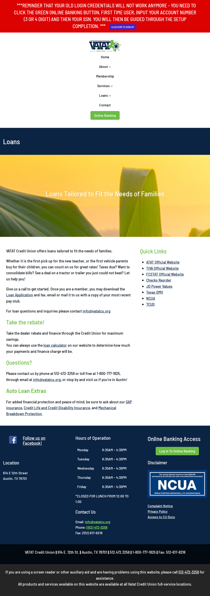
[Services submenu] (112, 86)
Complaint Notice (160, 506)
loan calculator (55, 345)
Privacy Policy (158, 511)
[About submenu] (110, 66)
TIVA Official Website (162, 268)
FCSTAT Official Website (165, 274)
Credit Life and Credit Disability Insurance (57, 407)
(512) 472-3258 (97, 527)
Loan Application (19, 294)
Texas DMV (154, 292)
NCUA (150, 298)
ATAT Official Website (162, 262)
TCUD (150, 304)
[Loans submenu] (110, 95)
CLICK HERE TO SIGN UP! (122, 27)
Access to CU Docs (161, 517)
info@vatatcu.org (96, 310)
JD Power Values (159, 286)
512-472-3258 (188, 571)
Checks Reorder (158, 280)
